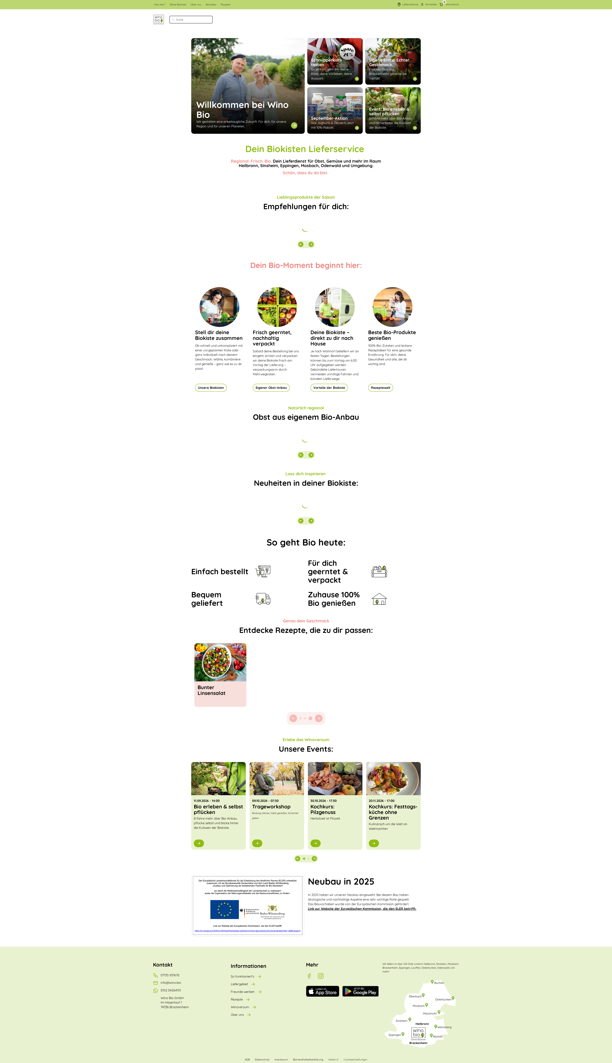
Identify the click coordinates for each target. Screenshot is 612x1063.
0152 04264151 (171, 990)
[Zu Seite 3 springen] (311, 718)
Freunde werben (243, 992)
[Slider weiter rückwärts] (300, 244)
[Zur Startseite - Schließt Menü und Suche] (158, 20)
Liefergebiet (239, 984)
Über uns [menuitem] (196, 4)
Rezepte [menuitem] (225, 4)
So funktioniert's (242, 976)
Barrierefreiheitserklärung (308, 1059)
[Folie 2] (308, 858)
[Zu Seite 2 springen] (306, 718)
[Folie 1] (304, 858)
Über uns (237, 1015)
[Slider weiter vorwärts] (311, 244)
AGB (247, 1059)
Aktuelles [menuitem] (211, 4)
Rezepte (237, 999)
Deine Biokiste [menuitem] (178, 4)
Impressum (281, 1059)
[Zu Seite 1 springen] (301, 718)
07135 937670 (170, 975)
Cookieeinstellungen (355, 1059)
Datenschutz (262, 1059)
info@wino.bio (171, 983)
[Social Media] (311, 976)
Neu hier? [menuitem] (159, 4)
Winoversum (240, 1007)
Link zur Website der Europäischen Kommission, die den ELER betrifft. (362, 909)
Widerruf (333, 1059)
